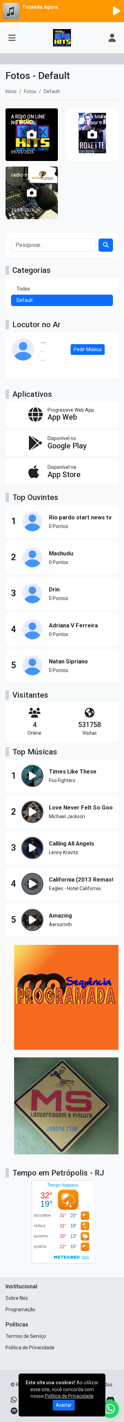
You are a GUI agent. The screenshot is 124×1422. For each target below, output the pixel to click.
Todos (23, 289)
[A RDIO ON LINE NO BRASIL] (32, 134)
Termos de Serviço (26, 1336)
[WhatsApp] (14, 1400)
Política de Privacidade (30, 1347)
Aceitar (64, 1405)
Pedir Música (88, 349)
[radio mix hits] (32, 193)
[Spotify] (14, 1411)
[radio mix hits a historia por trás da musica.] (92, 134)
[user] (112, 37)
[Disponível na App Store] (62, 472)
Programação (20, 1309)
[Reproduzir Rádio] (116, 11)
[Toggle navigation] (12, 37)
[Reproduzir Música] (32, 776)
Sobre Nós (17, 1298)
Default (25, 300)
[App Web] (62, 415)
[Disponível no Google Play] (62, 443)
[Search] (106, 245)
